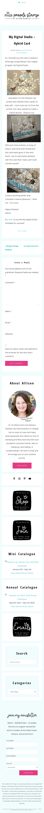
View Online (16, 573)
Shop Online (28, 573)
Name (8, 311)
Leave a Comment (22, 53)
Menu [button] (23, 2)
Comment (10, 282)
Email (8, 322)
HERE (10, 219)
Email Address (11, 756)
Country (9, 763)
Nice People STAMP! (22, 15)
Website (9, 334)
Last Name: (10, 748)
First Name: (10, 741)
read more (22, 465)
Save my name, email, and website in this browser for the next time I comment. (21, 352)
